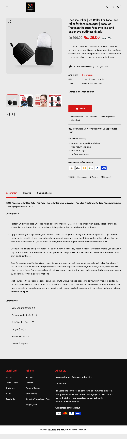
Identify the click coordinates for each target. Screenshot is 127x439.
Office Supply (12, 382)
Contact (29, 382)
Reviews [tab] (27, 193)
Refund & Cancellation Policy (38, 399)
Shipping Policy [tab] (44, 193)
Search (9, 377)
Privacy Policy (31, 393)
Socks (8, 393)
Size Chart (75, 120)
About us (29, 377)
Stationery (10, 388)
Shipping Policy (32, 404)
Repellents (10, 399)
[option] (34, 46)
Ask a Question (108, 116)
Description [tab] (11, 193)
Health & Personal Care (92, 83)
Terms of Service (33, 388)
